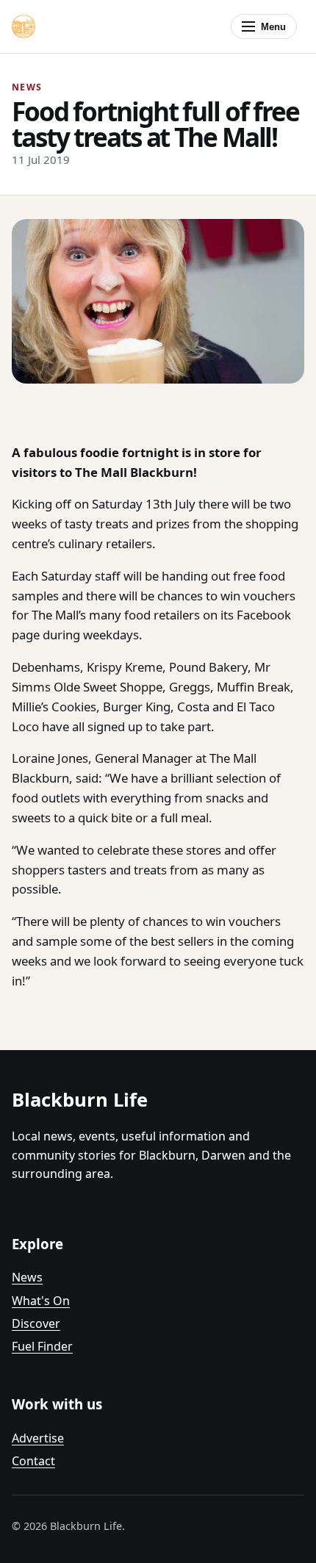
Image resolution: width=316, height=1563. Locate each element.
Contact (33, 1461)
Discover (36, 1323)
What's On (41, 1301)
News (27, 1277)
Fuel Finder (42, 1346)
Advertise (38, 1438)
